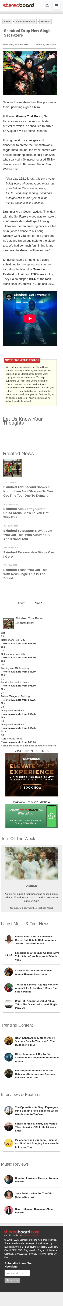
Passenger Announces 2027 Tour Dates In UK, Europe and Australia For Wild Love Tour (35, 1074)
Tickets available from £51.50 (18, 685)
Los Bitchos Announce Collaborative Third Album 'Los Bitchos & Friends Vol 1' (37, 956)
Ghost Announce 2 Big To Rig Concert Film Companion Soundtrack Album (37, 1057)
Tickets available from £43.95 (18, 699)
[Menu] (56, 6)
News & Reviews (25, 21)
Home (7, 21)
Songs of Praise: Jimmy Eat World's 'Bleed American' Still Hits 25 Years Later (36, 1127)
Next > (38, 603)
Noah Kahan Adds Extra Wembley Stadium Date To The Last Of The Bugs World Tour (35, 1041)
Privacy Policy (37, 1253)
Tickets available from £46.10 (18, 671)
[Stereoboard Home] (18, 7)
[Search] (47, 5)
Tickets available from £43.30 (18, 643)
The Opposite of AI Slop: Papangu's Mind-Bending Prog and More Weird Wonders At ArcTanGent (36, 1111)
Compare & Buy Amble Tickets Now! (31, 907)
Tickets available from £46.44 (18, 742)
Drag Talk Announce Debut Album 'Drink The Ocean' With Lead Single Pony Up (36, 1004)
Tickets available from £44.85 (18, 714)
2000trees (37, 274)
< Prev (21, 603)
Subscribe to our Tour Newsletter (19, 1265)
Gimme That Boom (29, 116)
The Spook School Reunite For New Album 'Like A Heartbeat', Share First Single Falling (36, 988)
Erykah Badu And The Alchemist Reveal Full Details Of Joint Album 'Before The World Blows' (35, 940)
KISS (32, 279)
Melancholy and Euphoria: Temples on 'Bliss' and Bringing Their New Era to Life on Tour (37, 1143)
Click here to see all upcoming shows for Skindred (28, 745)
